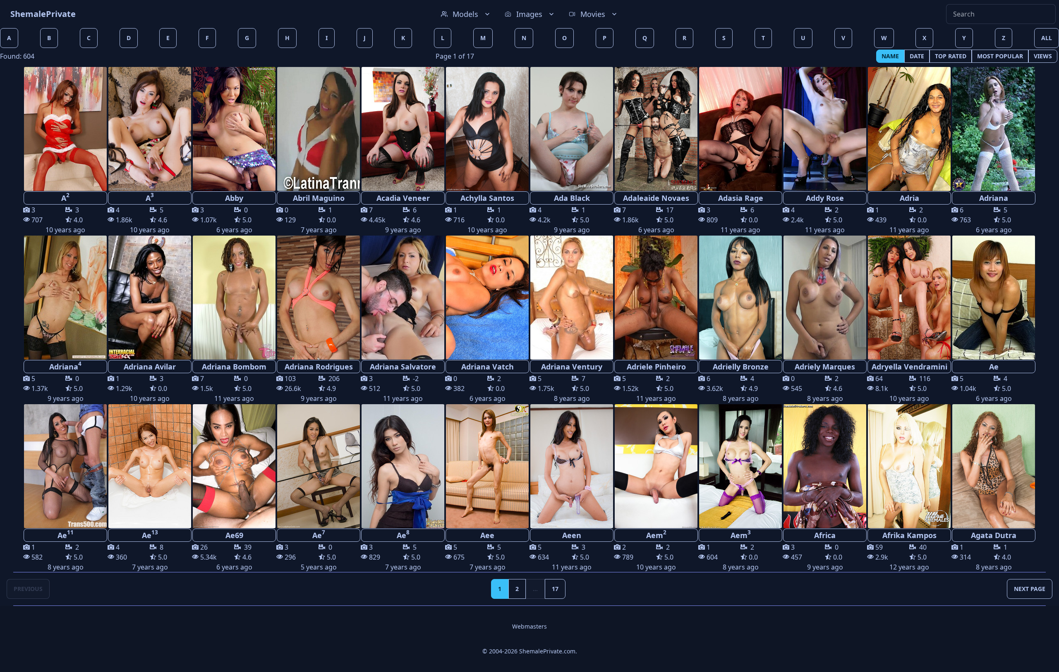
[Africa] (825, 466)
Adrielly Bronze (741, 367)
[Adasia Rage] (740, 129)
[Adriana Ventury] (571, 297)
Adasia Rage (740, 198)
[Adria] (909, 129)
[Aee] (487, 466)
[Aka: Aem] (656, 466)
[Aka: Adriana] (65, 297)
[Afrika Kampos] (909, 466)
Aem (656, 534)
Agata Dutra (993, 535)
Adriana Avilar (150, 367)
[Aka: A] (65, 129)
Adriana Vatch (487, 367)
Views (1043, 56)
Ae (994, 367)
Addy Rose (825, 198)
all (1046, 38)
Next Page (1029, 589)
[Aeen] (571, 466)
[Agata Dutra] (993, 466)
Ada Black (572, 198)
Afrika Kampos (909, 535)
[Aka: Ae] (65, 466)
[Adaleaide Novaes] (656, 129)
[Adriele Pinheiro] (656, 297)
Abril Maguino (319, 198)
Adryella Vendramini (909, 367)
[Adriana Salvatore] (403, 297)
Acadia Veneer (403, 198)
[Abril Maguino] (318, 129)
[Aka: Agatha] (318, 297)
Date (917, 56)
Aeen (571, 535)
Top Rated (950, 56)
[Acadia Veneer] (403, 129)
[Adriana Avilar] (150, 297)
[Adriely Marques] (825, 297)
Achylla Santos (487, 198)
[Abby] (234, 129)
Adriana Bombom (234, 367)
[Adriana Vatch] (487, 297)
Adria (909, 198)
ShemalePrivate (43, 13)
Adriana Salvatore (403, 367)
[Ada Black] (571, 129)
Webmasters (529, 626)
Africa (825, 535)
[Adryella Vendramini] (909, 297)
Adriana (993, 198)
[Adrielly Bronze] (740, 297)
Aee (487, 535)
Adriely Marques (825, 367)
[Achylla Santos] (487, 129)
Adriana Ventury (571, 367)
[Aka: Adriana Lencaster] (234, 297)
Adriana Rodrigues (319, 367)
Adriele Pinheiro (656, 367)
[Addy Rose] (825, 129)
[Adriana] (993, 129)
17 (555, 589)
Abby (234, 198)
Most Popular (1000, 56)
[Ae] (993, 297)
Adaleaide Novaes (656, 198)
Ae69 (234, 535)
